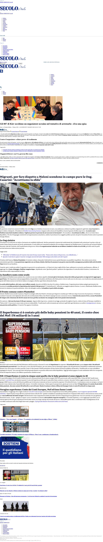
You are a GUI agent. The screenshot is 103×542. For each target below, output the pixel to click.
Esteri (4, 20)
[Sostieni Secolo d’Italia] (14, 458)
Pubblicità (5, 52)
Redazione (5, 47)
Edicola (1, 2)
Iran (4, 38)
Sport (4, 28)
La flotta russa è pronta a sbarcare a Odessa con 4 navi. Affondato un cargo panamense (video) (24, 150)
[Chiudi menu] (0, 12)
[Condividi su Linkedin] (3, 130)
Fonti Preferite (24, 131)
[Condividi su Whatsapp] (4, 130)
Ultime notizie (6, 50)
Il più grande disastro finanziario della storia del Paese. (51, 401)
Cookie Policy (6, 53)
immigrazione (91, 303)
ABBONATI (6, 2)
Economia (5, 24)
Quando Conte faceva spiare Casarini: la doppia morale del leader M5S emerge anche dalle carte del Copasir (35, 257)
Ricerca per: (2, 63)
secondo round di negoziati (13, 143)
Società (4, 23)
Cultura (4, 25)
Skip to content (3, 62)
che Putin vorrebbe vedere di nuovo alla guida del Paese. (22, 158)
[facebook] (0, 1)
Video (4, 22)
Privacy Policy (6, 54)
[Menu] (0, 69)
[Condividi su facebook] (1, 130)
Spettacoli (5, 27)
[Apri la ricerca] (1, 87)
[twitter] (3, 1)
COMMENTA (99, 163)
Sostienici (5, 48)
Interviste (5, 29)
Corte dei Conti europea (35, 392)
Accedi (11, 2)
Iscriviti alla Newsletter (8, 49)
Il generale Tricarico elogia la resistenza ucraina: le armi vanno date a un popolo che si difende (23, 149)
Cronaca (5, 19)
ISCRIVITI (2, 465)
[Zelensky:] (16, 416)
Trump (4, 40)
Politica (4, 18)
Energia (52, 83)
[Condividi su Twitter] (6, 130)
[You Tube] (2, 1)
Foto (4, 30)
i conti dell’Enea (10, 380)
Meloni (4, 39)
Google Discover (15, 131)
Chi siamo (5, 45)
